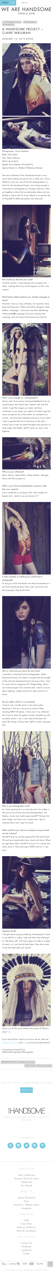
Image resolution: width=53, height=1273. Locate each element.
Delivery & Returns (26, 1227)
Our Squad (26, 1186)
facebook (14, 1043)
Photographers (30, 22)
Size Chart (26, 1224)
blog (24, 1043)
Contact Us (26, 1243)
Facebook (26, 1247)
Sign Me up (27, 1090)
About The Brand (26, 1198)
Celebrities (26, 1182)
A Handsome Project (12, 22)
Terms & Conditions (27, 1231)
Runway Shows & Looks (27, 1179)
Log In (24, 3)
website (5, 1043)
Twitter (26, 1254)
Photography (8, 24)
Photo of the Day (38, 1066)
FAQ (26, 1220)
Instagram (26, 1208)
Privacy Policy (42, 1270)
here (9, 1032)
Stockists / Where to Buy (26, 1205)
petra (29, 39)
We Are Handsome (26, 11)
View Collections (26, 1175)
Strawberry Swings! (18, 1062)
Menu (5, 3)
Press (26, 1201)
